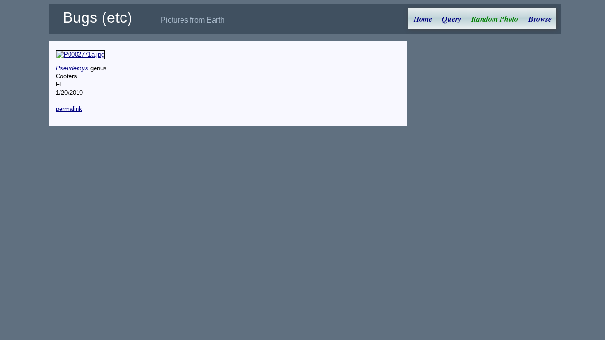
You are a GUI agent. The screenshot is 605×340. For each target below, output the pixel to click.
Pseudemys (72, 68)
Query (451, 19)
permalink (69, 108)
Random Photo (494, 19)
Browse (540, 19)
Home (423, 19)
